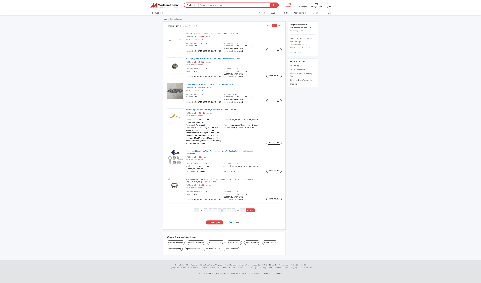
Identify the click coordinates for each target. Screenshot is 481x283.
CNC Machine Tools (297, 69)
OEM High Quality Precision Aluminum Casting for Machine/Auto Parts (213, 59)
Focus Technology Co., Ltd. (224, 273)
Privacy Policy (277, 273)
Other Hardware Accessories (301, 80)
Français (204, 268)
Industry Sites (256, 265)
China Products (191, 265)
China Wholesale (230, 265)
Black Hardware (270, 242)
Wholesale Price (244, 265)
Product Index (283, 265)
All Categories (159, 13)
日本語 (264, 268)
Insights (304, 265)
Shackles (293, 84)
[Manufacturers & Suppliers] (164, 5)
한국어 (257, 268)
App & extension (300, 13)
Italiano (224, 268)
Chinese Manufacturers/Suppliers (210, 265)
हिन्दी (270, 268)
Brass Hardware (231, 248)
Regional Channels (270, 265)
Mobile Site (294, 265)
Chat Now (235, 222)
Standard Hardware (196, 242)
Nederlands (241, 268)
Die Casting (294, 66)
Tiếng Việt (293, 268)
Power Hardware (252, 242)
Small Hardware (234, 242)
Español (186, 268)
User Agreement (254, 273)
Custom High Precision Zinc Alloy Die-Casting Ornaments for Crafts (211, 110)
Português (194, 268)
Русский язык (214, 268)
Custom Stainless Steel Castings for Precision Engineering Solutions (212, 33)
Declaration (266, 273)
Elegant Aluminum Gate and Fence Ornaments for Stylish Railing (210, 84)
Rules (329, 13)
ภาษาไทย (277, 268)
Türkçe (285, 268)
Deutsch (232, 268)
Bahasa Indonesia (306, 268)
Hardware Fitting (174, 248)
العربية (250, 268)
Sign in (328, 6)
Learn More (295, 52)
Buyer (273, 13)
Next (250, 210)
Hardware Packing (216, 242)
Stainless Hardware (175, 242)
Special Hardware (193, 248)
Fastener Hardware (212, 248)
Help (286, 13)
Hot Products (179, 265)
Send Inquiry (274, 50)
